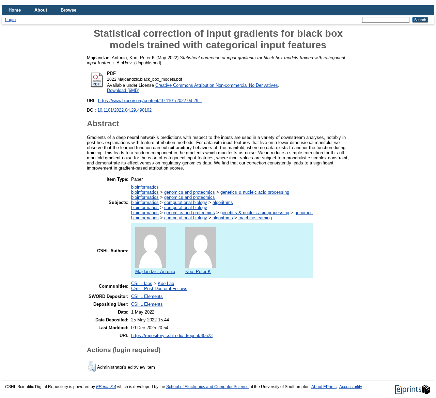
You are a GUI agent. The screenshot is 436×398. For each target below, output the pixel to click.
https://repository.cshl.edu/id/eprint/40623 (172, 335)
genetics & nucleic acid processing (254, 192)
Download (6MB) (123, 90)
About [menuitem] (40, 10)
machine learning (255, 217)
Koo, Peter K (198, 271)
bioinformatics (145, 187)
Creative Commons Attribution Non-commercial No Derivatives (216, 85)
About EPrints (324, 387)
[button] (92, 367)
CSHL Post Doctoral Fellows (159, 288)
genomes (304, 212)
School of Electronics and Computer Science (207, 387)
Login (10, 19)
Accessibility (350, 387)
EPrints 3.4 (106, 387)
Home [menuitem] (15, 10)
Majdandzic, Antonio (155, 271)
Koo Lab (166, 283)
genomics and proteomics (189, 192)
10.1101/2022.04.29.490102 (124, 110)
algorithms (223, 202)
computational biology (185, 202)
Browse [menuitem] (68, 10)
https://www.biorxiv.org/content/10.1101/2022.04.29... (150, 100)
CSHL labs (141, 283)
